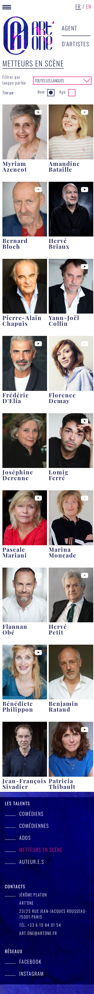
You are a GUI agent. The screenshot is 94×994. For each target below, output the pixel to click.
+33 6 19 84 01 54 (44, 925)
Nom (41, 92)
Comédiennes (34, 825)
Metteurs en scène (41, 849)
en (89, 6)
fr (78, 6)
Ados (25, 837)
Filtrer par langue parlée (14, 80)
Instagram (31, 973)
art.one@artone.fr (38, 933)
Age (62, 92)
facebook (30, 961)
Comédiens (31, 813)
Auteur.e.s (31, 861)
